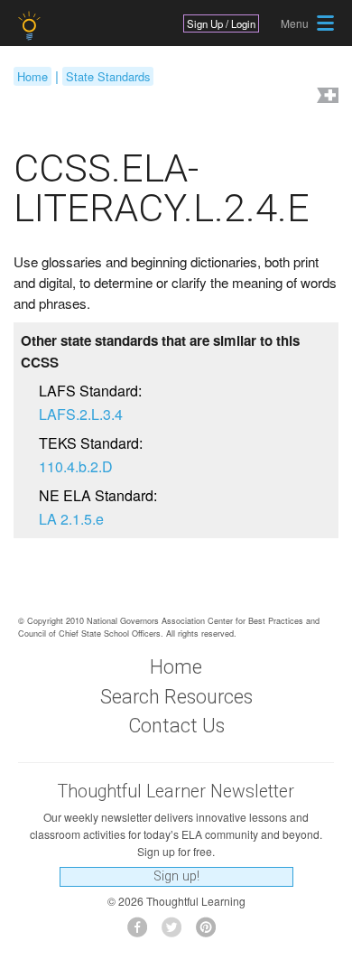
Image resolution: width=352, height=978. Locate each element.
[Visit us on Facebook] (142, 932)
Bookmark (325, 97)
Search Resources (176, 696)
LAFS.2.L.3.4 (81, 414)
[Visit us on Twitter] (176, 932)
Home (32, 76)
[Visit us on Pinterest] (211, 932)
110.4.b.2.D (76, 466)
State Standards (108, 76)
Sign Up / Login (221, 23)
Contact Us (176, 725)
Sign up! (176, 876)
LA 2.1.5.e (71, 518)
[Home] (31, 26)
